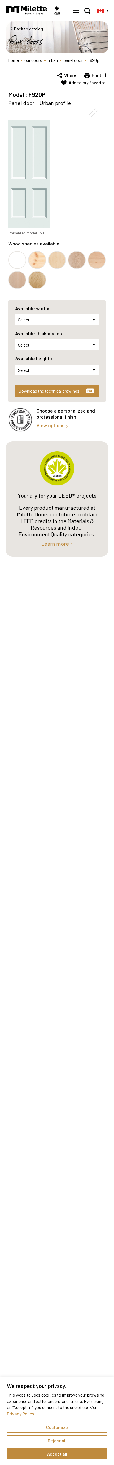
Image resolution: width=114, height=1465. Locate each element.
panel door (73, 60)
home (13, 60)
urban (53, 60)
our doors (33, 60)
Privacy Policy (20, 1413)
